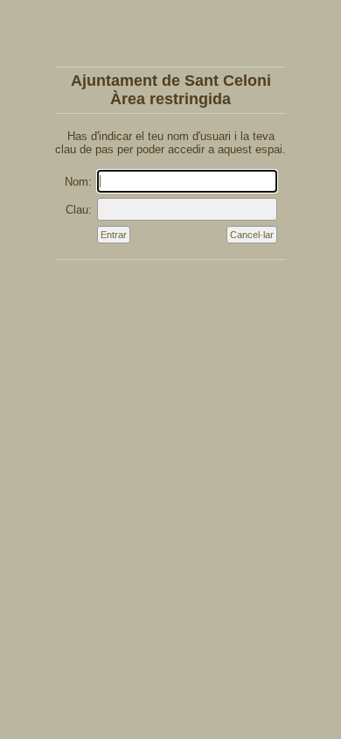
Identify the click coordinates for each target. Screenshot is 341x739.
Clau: (79, 209)
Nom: (78, 181)
